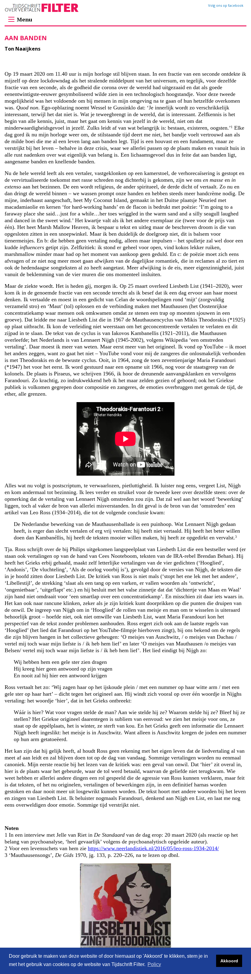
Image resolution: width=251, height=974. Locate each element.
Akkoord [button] (229, 960)
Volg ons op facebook (225, 5)
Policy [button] (154, 964)
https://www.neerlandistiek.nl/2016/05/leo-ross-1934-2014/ (153, 848)
